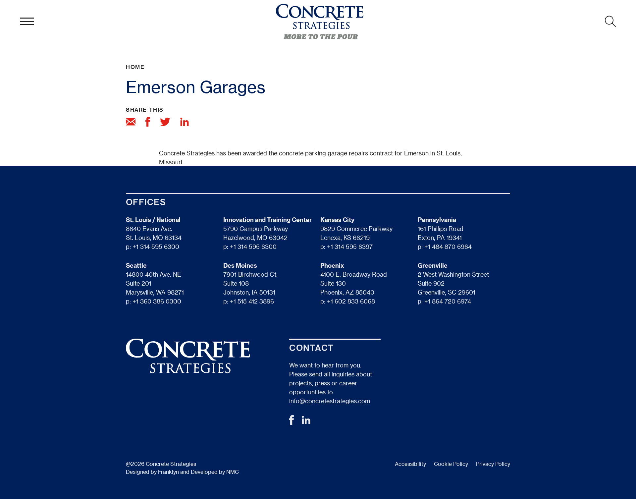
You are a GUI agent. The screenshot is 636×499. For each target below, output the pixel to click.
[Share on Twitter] (165, 123)
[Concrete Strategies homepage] (319, 21)
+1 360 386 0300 (156, 301)
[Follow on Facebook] (291, 422)
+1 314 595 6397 (350, 246)
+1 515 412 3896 (252, 301)
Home (135, 67)
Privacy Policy (493, 464)
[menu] (27, 22)
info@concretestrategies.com (329, 400)
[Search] (610, 22)
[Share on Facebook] (147, 123)
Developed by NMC (215, 472)
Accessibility (410, 464)
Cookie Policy (451, 464)
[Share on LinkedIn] (184, 123)
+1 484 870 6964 (448, 246)
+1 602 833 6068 (351, 301)
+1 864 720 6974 (447, 301)
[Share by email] (130, 123)
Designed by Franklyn (152, 472)
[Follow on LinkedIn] (306, 421)
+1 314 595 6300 (155, 246)
